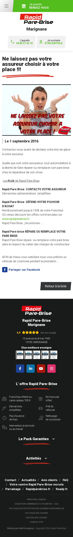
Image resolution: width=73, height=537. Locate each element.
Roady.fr (62, 489)
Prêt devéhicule (50, 408)
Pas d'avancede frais (16, 418)
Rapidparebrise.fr (38, 489)
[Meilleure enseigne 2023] (53, 354)
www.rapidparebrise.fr (15, 219)
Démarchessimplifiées (15, 408)
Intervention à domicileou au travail (21, 427)
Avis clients (49, 480)
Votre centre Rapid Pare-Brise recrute (37, 484)
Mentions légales (36, 499)
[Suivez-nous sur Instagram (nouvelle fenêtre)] (52, 368)
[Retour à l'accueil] (36, 310)
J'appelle (24, 42)
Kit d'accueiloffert (52, 398)
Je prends (39, 6)
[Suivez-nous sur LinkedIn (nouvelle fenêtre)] (31, 368)
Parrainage (13, 489)
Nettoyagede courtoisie (53, 418)
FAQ (65, 480)
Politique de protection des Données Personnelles (36, 508)
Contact (10, 480)
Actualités (29, 480)
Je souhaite (54, 42)
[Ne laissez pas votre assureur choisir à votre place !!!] (36, 111)
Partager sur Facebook (24, 269)
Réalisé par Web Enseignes (20, 528)
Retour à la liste (55, 286)
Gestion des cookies (36, 518)
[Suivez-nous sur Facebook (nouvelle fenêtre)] (21, 368)
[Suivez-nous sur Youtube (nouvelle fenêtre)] (42, 368)
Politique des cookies (36, 513)
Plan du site (36, 522)
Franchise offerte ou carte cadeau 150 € (20, 398)
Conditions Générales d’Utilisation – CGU (36, 504)
